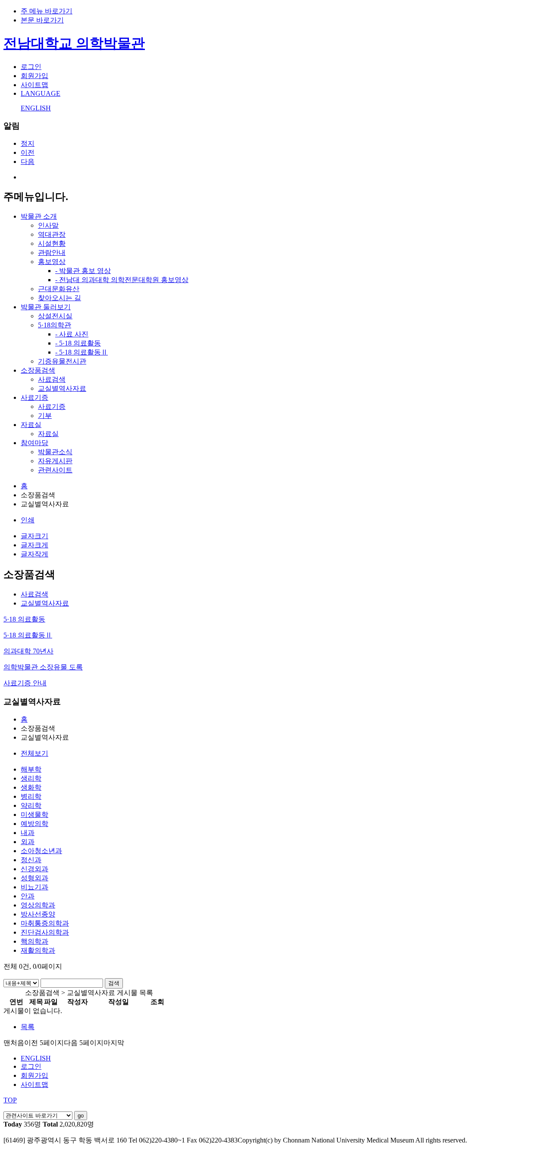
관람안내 (52, 252)
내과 (27, 832)
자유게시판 (55, 461)
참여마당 (34, 442)
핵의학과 (34, 941)
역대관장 (52, 234)
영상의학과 (38, 905)
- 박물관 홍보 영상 (83, 270)
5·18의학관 (54, 325)
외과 (27, 841)
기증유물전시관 (62, 361)
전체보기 (34, 753)
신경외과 (34, 869)
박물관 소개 (39, 216)
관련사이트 (55, 470)
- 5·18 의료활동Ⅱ (81, 352)
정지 (27, 143)
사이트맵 (34, 84)
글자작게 (34, 554)
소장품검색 (38, 370)
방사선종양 (38, 914)
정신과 (31, 859)
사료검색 (52, 379)
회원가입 (34, 75)
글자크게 (34, 545)
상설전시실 (55, 316)
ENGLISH (36, 108)
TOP (10, 1100)
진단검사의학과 (45, 932)
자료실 (31, 424)
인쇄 (27, 520)
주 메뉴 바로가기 (46, 11)
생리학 (31, 778)
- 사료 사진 (71, 334)
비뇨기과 (34, 887)
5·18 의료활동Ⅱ (27, 635)
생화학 (31, 787)
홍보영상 (52, 261)
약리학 (31, 805)
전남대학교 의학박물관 (74, 43)
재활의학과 (38, 950)
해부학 (31, 769)
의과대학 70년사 (28, 651)
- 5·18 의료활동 (78, 343)
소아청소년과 (41, 850)
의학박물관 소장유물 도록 (43, 667)
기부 (45, 415)
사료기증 (34, 397)
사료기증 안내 (25, 683)
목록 (27, 1026)
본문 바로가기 (42, 20)
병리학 (31, 796)
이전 (27, 152)
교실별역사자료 (62, 388)
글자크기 (34, 536)
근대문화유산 (58, 288)
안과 (27, 896)
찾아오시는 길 (59, 297)
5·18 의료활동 (24, 619)
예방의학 (34, 823)
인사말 (48, 225)
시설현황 (52, 243)
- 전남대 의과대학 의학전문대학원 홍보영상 (121, 279)
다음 (27, 161)
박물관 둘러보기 (46, 307)
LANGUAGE (40, 93)
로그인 (31, 66)
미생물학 (34, 814)
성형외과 (34, 878)
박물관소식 (55, 451)
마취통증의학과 (45, 923)
